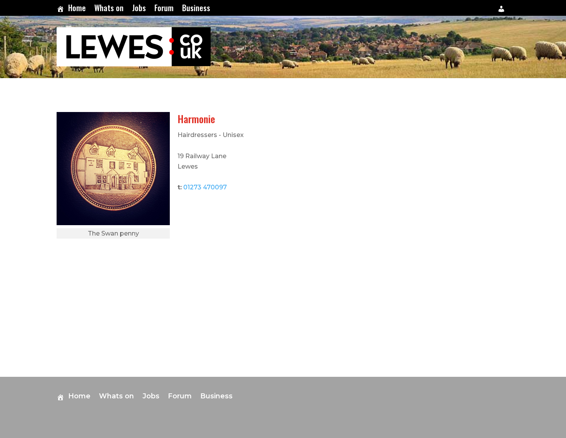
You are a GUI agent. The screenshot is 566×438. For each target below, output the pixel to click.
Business (196, 9)
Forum (164, 9)
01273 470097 (205, 187)
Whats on (109, 9)
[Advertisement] (491, 227)
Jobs (139, 9)
